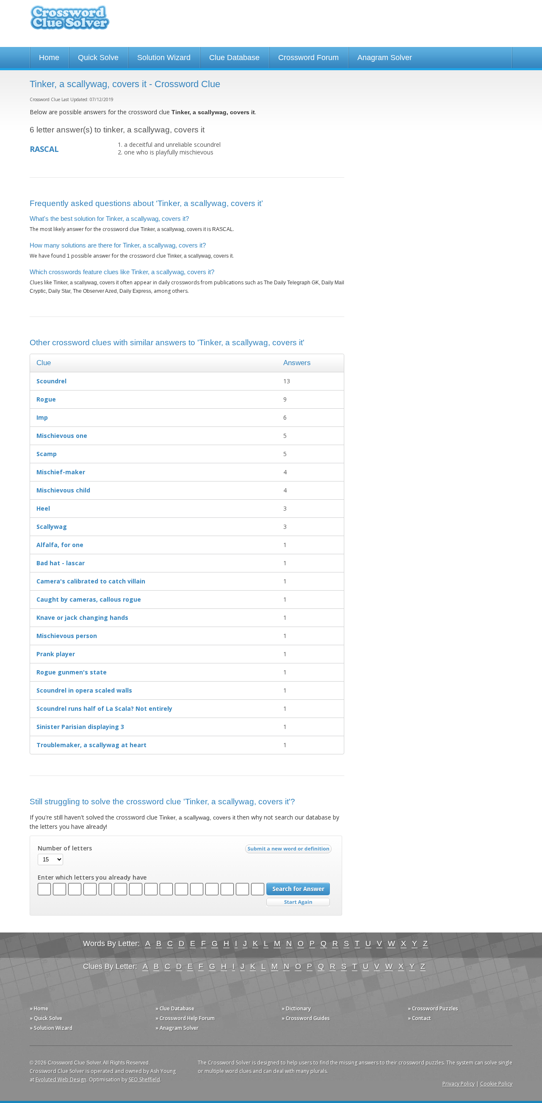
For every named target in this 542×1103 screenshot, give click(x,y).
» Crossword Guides (306, 1018)
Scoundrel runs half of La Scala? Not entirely (104, 708)
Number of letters (65, 848)
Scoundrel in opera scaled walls (84, 690)
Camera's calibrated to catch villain (90, 581)
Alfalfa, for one (59, 545)
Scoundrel (51, 381)
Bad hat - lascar (60, 563)
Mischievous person (66, 636)
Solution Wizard (164, 57)
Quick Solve (98, 57)
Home (49, 57)
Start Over (298, 902)
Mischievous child (63, 490)
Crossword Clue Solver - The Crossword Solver (70, 21)
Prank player (55, 654)
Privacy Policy (458, 1083)
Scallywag (51, 527)
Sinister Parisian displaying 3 (80, 727)
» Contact (419, 1018)
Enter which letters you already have (92, 877)
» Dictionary (296, 1008)
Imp (42, 417)
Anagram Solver (384, 57)
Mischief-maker (60, 472)
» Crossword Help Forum (185, 1018)
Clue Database (234, 57)
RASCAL (44, 149)
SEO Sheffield (144, 1079)
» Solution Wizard (51, 1027)
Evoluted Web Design (61, 1079)
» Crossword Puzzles (433, 1008)
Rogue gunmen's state (71, 672)
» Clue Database (174, 1008)
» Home (39, 1008)
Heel (43, 508)
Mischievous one (61, 436)
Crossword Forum (308, 57)
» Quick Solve (46, 1018)
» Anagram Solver (177, 1027)
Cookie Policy (496, 1083)
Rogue (46, 399)
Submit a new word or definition (289, 850)
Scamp (46, 454)
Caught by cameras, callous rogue (88, 599)
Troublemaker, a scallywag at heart (91, 745)
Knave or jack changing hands (82, 617)
